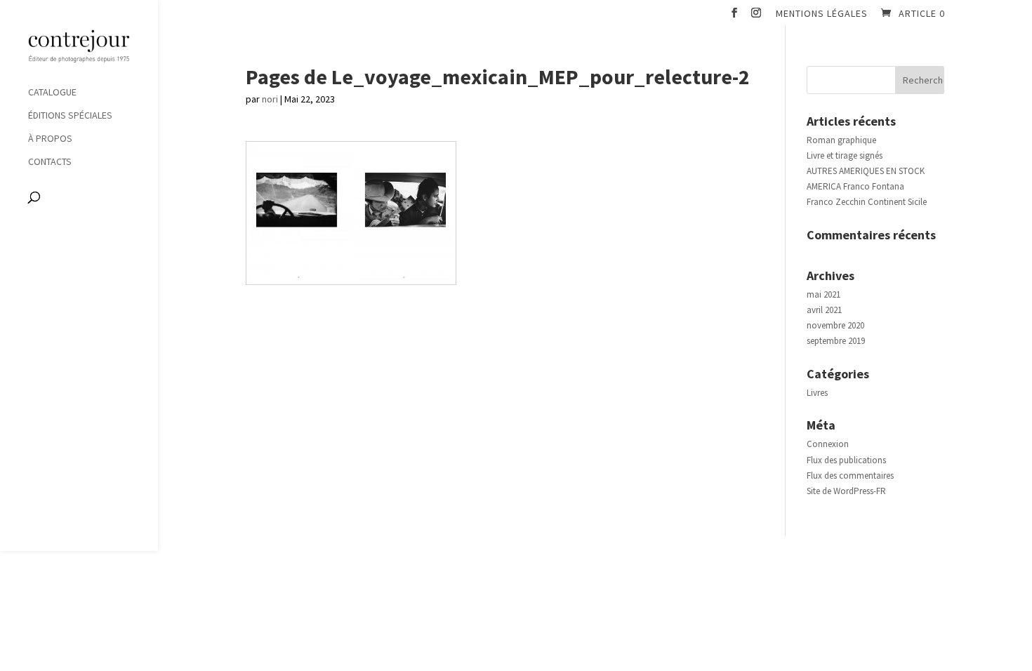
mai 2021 (823, 294)
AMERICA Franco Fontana (855, 186)
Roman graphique (841, 140)
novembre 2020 (835, 325)
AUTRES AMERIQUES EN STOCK (866, 171)
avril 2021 (824, 310)
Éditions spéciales (70, 115)
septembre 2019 (836, 341)
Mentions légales (822, 14)
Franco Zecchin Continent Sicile (867, 202)
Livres (817, 393)
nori (270, 99)
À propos (50, 139)
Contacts (50, 162)
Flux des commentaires (850, 475)
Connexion (828, 444)
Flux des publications (846, 460)
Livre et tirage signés (844, 155)
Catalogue (52, 92)
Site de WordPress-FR (846, 491)
